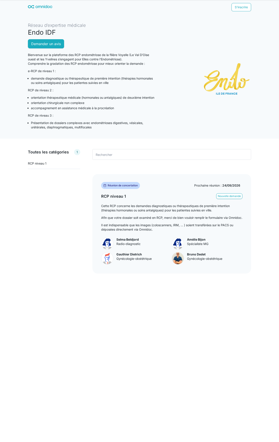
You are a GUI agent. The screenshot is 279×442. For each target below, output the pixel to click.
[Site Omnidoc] (40, 7)
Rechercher (104, 154)
